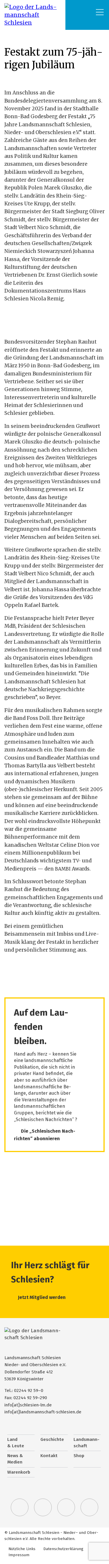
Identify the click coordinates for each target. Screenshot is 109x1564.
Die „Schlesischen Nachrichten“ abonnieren (44, 1134)
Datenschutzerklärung (63, 1548)
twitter (20, 1507)
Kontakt (49, 1455)
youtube (90, 1507)
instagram (66, 1507)
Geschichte (52, 1439)
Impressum (18, 1554)
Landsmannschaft (86, 1442)
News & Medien (15, 1459)
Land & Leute (15, 1442)
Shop (79, 1455)
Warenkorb (18, 1472)
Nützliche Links (21, 1548)
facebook (43, 1507)
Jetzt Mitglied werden (42, 1297)
